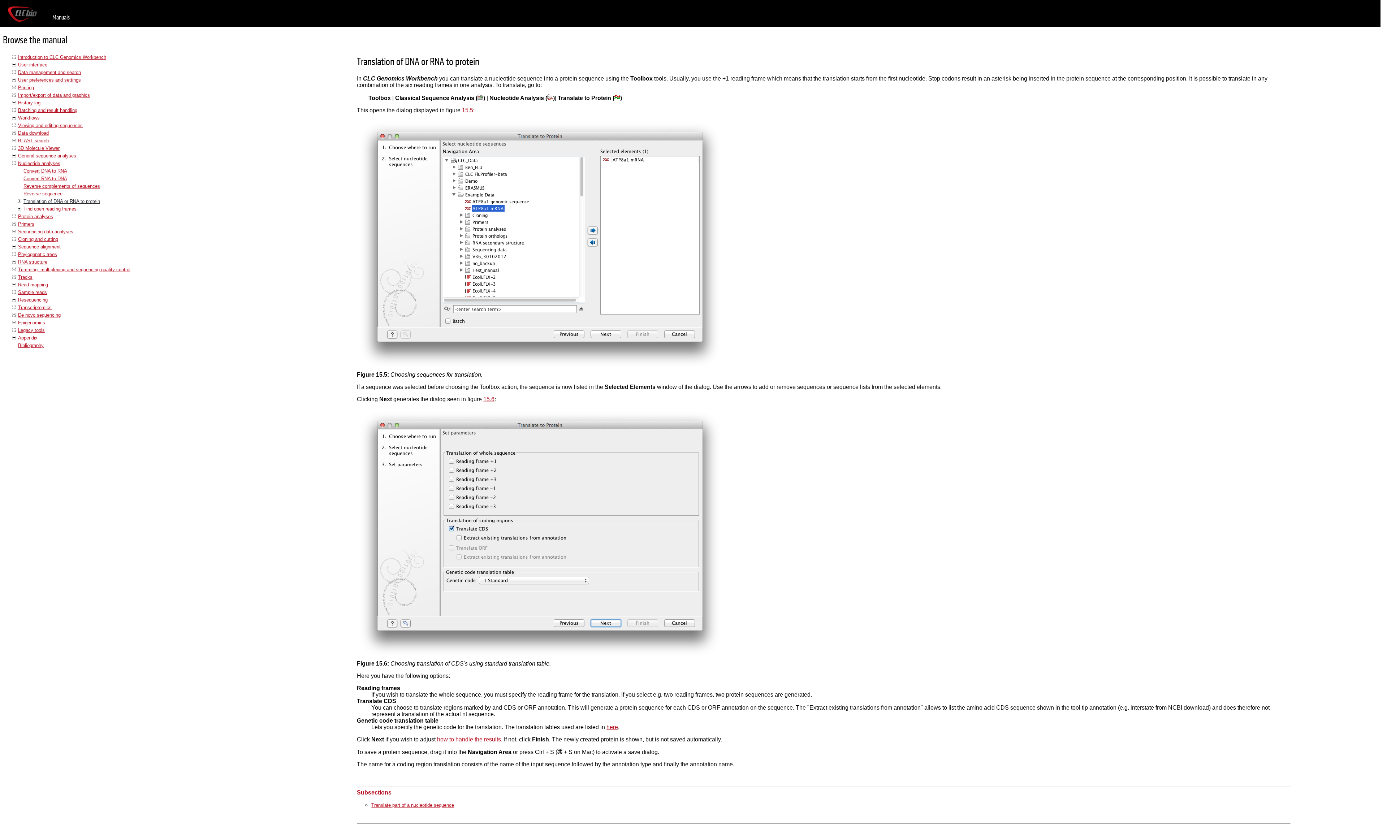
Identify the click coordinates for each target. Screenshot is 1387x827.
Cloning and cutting (38, 239)
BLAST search (33, 140)
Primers (26, 224)
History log (29, 102)
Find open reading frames (50, 209)
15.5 (467, 110)
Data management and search (49, 72)
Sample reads (32, 292)
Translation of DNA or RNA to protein (61, 201)
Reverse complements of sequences (61, 186)
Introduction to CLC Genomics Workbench (62, 57)
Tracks (25, 277)
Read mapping (33, 284)
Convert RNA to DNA (45, 178)
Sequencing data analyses (45, 231)
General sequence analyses (47, 156)
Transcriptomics (35, 307)
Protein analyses (35, 216)
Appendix (28, 338)
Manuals (61, 17)
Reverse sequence (42, 193)
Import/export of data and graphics (54, 95)
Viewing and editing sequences (50, 125)
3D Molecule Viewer (39, 148)
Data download (33, 133)
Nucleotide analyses (39, 163)
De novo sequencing (39, 315)
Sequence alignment (39, 247)
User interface (32, 65)
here (612, 727)
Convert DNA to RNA (45, 171)
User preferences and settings (49, 80)
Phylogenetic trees (37, 254)
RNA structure (32, 262)
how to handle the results (469, 739)
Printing (26, 87)
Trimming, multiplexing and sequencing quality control (74, 269)
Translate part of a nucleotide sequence (412, 805)
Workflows (29, 118)
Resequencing (33, 300)
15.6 (488, 399)
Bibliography (31, 345)
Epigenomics (31, 322)
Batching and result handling (47, 110)
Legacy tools (31, 330)
